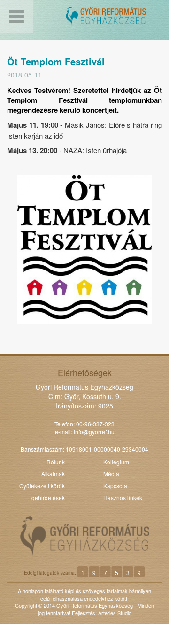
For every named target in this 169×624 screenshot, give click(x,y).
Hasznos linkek (122, 497)
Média (111, 474)
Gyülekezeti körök (42, 486)
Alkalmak (53, 474)
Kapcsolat (116, 486)
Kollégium (116, 462)
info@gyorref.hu (94, 432)
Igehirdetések (47, 497)
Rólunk (55, 462)
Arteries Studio (114, 612)
